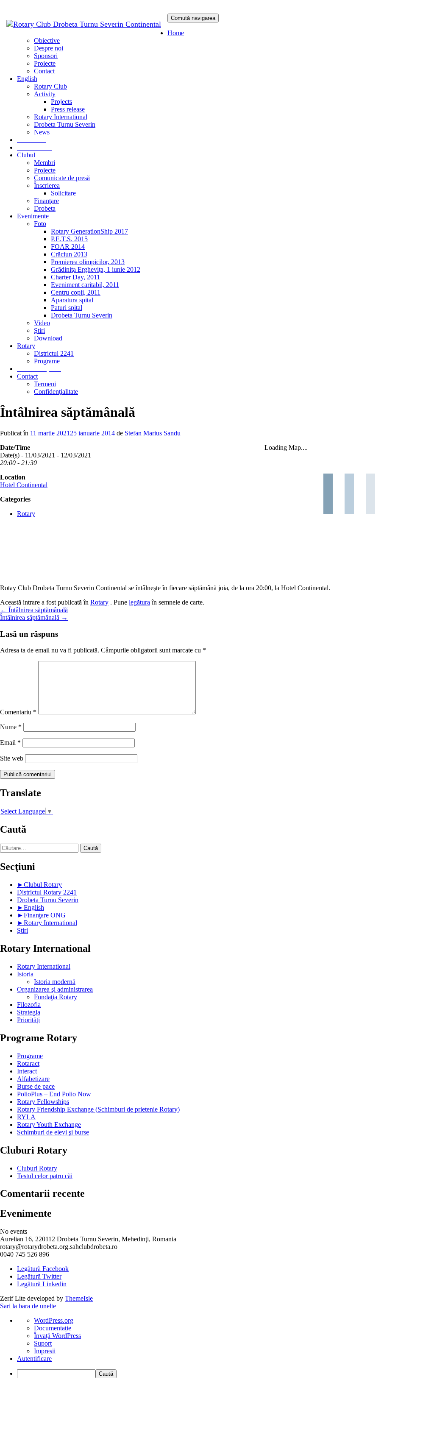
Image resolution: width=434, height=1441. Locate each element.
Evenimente (33, 216)
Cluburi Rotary (37, 1168)
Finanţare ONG (45, 915)
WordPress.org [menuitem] (53, 1320)
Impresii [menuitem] (45, 1351)
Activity (45, 94)
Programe (47, 361)
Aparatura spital (72, 300)
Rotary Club (50, 86)
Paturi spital (66, 307)
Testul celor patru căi (44, 1175)
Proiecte (45, 63)
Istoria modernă (54, 981)
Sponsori (46, 55)
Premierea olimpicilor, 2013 (88, 261)
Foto (40, 223)
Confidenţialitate (56, 391)
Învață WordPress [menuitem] (57, 1335)
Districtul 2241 (54, 353)
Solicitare (63, 193)
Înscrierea (47, 185)
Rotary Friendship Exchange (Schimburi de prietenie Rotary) (98, 1109)
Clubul (26, 155)
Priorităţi (28, 1019)
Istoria (25, 974)
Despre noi (48, 48)
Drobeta (45, 208)
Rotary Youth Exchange (49, 1124)
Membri (44, 162)
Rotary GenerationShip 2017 (89, 231)
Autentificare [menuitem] (34, 1358)
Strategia (28, 1012)
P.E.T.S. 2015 (69, 238)
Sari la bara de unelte (28, 1306)
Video (42, 322)
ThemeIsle (79, 1298)
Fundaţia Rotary (55, 997)
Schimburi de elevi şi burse (53, 1132)
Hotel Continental (23, 484)
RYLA (26, 1116)
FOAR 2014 (68, 246)
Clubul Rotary (43, 884)
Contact (44, 71)
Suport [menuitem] (43, 1343)
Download (48, 338)
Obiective (47, 40)
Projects (61, 101)
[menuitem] (225, 1373)
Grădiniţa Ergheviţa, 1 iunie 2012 (95, 269)
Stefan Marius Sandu (153, 433)
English (34, 907)
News (42, 132)
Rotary (26, 345)
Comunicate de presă (62, 177)
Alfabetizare (33, 1078)
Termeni (45, 383)
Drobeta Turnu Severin (64, 124)
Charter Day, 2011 (75, 277)
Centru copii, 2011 (75, 292)
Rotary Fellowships (43, 1101)
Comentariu (18, 712)
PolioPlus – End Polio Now (54, 1094)
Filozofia (29, 1004)
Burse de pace (36, 1086)
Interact (27, 1071)
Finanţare (46, 200)
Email (10, 742)
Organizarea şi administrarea (55, 989)
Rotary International (60, 116)
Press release (68, 109)
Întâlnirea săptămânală (34, 609)
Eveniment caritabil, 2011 (85, 284)
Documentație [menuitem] (52, 1328)
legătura (139, 602)
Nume (11, 726)
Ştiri (39, 330)
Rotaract (28, 1063)
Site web (11, 758)
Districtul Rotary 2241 (47, 892)
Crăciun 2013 (69, 254)
